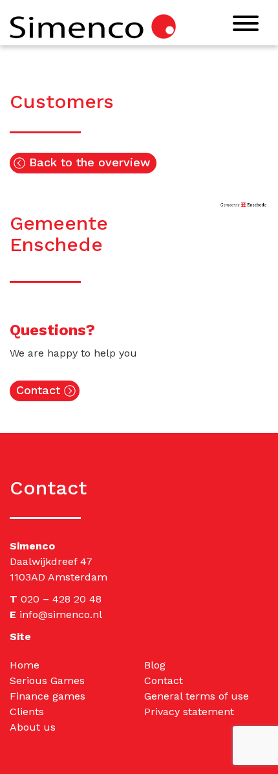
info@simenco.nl (60, 614)
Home (24, 665)
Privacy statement (189, 711)
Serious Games (47, 680)
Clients (27, 711)
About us (33, 727)
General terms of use (196, 696)
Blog (155, 665)
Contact (40, 390)
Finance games (47, 696)
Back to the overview (87, 162)
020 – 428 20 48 (61, 599)
